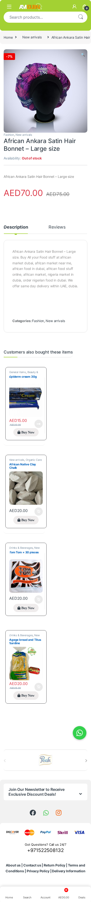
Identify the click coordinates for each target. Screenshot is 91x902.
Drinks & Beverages (21, 547)
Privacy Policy (38, 871)
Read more (38, 424)
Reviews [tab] (57, 227)
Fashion (9, 135)
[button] (83, 55)
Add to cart (38, 511)
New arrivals (31, 37)
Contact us (32, 865)
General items (17, 372)
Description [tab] (16, 227)
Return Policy (54, 865)
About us (13, 865)
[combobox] (39, 17)
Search (80, 17)
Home (8, 37)
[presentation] (86, 760)
